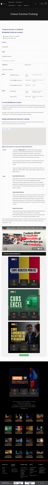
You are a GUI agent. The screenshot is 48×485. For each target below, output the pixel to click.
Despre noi (26, 5)
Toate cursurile (11, 2)
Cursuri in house (11, 5)
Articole (19, 5)
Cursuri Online (18, 2)
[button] (35, 4)
